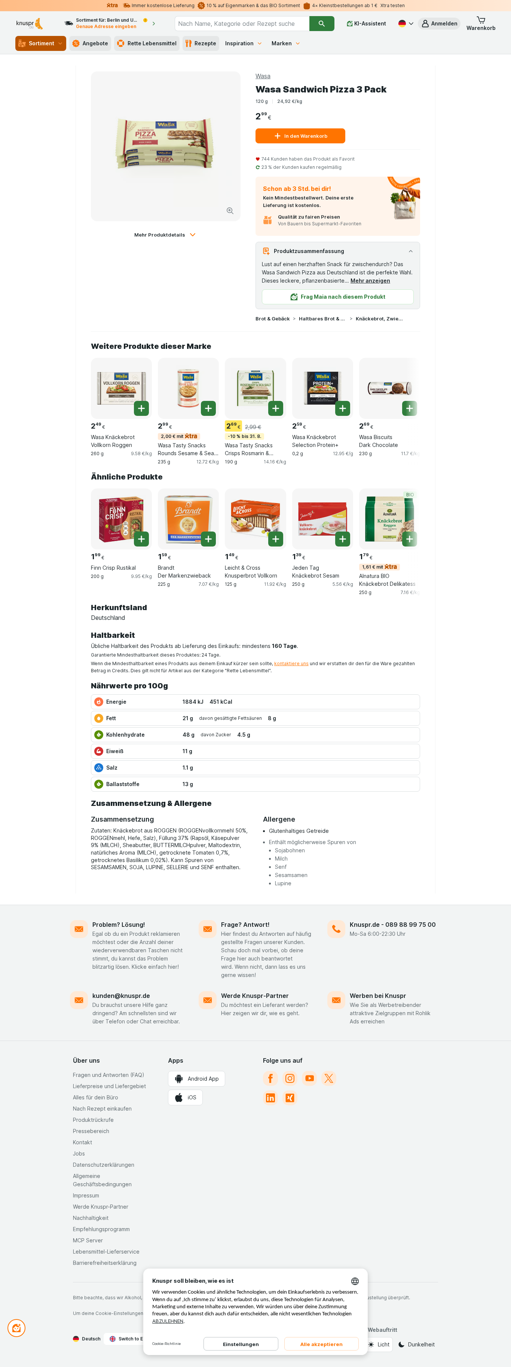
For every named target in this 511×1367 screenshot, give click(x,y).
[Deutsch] (405, 23)
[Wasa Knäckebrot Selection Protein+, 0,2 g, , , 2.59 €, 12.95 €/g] (322, 388)
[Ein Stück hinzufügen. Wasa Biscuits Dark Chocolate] (409, 408)
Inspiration (239, 43)
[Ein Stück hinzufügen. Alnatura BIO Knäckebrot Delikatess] (409, 539)
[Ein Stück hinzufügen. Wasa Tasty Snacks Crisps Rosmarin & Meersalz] (275, 408)
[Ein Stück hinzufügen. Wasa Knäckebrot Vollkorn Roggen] (141, 408)
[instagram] (289, 1078)
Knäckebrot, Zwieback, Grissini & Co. (380, 319)
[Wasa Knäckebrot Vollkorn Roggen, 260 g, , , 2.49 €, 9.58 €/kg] (121, 388)
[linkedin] (270, 1097)
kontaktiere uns (291, 663)
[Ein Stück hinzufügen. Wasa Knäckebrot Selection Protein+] (342, 408)
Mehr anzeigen (370, 280)
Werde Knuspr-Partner (255, 995)
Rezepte (205, 43)
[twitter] (328, 1078)
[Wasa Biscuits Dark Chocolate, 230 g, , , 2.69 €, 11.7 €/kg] (389, 388)
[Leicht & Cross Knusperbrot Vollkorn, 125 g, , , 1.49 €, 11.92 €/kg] (255, 518)
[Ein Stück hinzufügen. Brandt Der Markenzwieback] (208, 539)
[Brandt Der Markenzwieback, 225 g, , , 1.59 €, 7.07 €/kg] (188, 518)
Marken (282, 43)
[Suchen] (321, 23)
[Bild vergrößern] (230, 211)
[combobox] (242, 23)
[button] (439, 24)
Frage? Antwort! (245, 924)
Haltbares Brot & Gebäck (323, 319)
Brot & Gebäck (273, 319)
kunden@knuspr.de (121, 995)
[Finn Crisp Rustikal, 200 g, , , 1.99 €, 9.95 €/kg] (121, 518)
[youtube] (309, 1078)
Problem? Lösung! (118, 924)
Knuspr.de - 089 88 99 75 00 (393, 924)
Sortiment (41, 43)
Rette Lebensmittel (152, 43)
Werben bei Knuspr (378, 995)
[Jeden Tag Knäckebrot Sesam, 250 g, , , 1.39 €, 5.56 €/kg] (322, 518)
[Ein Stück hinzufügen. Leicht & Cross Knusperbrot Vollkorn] (275, 539)
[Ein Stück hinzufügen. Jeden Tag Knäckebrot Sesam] (342, 539)
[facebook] (270, 1078)
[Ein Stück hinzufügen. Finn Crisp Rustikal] (141, 539)
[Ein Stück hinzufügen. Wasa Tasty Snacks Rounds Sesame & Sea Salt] (208, 408)
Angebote (95, 43)
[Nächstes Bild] (405, 388)
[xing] (289, 1097)
